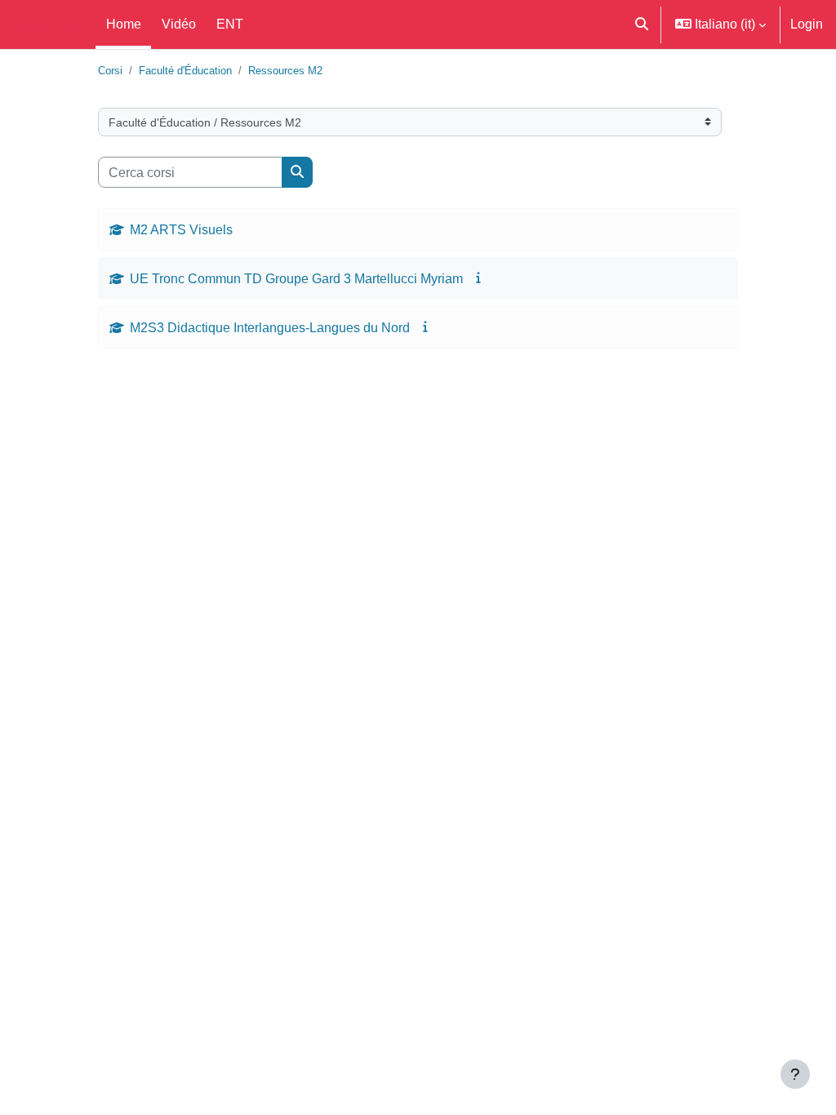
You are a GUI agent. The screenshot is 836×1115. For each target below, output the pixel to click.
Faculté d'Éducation (185, 71)
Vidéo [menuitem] (179, 24)
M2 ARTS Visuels (181, 229)
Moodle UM (44, 24)
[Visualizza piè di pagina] (795, 1074)
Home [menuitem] (123, 24)
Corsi (110, 71)
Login (806, 24)
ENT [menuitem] (229, 24)
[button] (642, 24)
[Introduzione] (479, 278)
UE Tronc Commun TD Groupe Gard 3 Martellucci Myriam (296, 278)
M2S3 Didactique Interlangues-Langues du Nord (270, 327)
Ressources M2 (285, 71)
